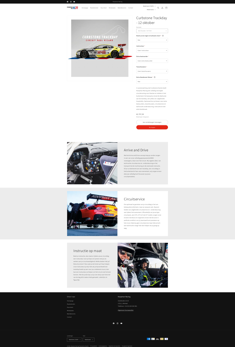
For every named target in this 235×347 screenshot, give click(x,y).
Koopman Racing (75, 346)
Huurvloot (70, 307)
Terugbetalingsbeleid (127, 346)
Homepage (70, 301)
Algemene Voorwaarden (126, 310)
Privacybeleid (93, 346)
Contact (69, 317)
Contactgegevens (103, 346)
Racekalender (71, 304)
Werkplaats (70, 310)
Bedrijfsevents (71, 314)
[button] (158, 8)
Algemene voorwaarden (114, 346)
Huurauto (138, 27)
